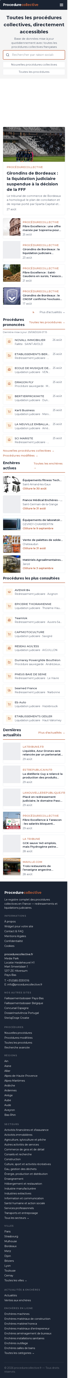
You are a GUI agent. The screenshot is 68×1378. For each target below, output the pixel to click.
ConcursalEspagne (16, 1008)
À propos (10, 921)
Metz (7, 1251)
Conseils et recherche (18, 1154)
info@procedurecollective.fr (24, 984)
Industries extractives (17, 1193)
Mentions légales (15, 936)
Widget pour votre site (18, 926)
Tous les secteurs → (16, 1218)
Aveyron (9, 1110)
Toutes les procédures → (47, 322)
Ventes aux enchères (17, 1300)
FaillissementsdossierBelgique (23, 1003)
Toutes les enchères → (48, 465)
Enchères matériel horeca (20, 1323)
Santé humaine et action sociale (24, 1203)
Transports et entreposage (21, 1213)
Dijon (7, 1256)
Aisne (7, 1066)
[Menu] (61, 5)
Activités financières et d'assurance (26, 1130)
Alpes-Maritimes (14, 1080)
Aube (7, 1100)
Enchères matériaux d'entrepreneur (27, 1328)
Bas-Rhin (10, 1115)
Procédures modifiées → (20, 455)
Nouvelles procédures (18, 1032)
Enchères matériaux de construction (27, 1318)
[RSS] (33, 312)
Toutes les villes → (15, 1280)
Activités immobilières (18, 1134)
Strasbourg (11, 1236)
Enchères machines (16, 1314)
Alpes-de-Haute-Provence (21, 1075)
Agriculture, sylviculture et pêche (25, 1139)
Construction (12, 1159)
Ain (6, 1061)
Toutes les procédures (34, 72)
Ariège (8, 1095)
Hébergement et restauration (23, 1183)
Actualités (10, 1295)
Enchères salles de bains (19, 1348)
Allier (7, 1071)
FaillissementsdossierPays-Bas (24, 998)
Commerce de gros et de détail (24, 1149)
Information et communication (24, 1198)
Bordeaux (10, 1246)
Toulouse (10, 1270)
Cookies (9, 946)
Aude (7, 1105)
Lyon (7, 1265)
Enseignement (13, 1178)
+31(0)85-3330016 (18, 980)
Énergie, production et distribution (26, 1174)
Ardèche (9, 1085)
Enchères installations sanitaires (24, 1338)
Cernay (8, 1275)
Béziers (9, 1260)
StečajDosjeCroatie (16, 1017)
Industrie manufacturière (20, 1188)
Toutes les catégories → (19, 1353)
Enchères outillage (16, 1343)
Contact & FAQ (13, 931)
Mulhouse (10, 1241)
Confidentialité (13, 941)
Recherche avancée (17, 1047)
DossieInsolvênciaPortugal (21, 1013)
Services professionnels (19, 1208)
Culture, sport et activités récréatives (27, 1164)
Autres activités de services (21, 1144)
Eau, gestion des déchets (20, 1169)
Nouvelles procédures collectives (34, 64)
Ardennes (10, 1090)
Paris (7, 1231)
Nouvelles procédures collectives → (28, 450)
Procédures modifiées (18, 1037)
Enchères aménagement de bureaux (27, 1333)
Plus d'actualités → (52, 312)
